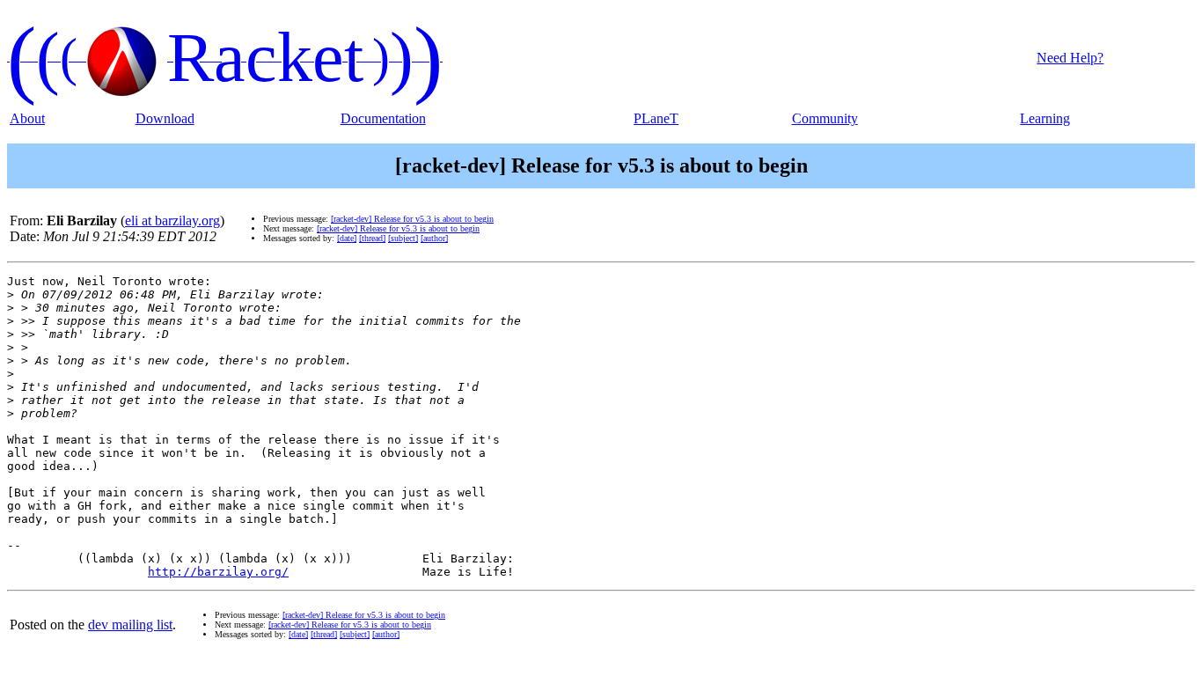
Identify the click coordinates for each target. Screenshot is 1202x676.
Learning (1045, 118)
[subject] (403, 238)
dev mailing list (130, 624)
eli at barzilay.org (172, 220)
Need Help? (1070, 57)
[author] (434, 238)
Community (825, 118)
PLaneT (656, 118)
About (27, 118)
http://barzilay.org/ (218, 571)
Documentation (383, 118)
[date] (346, 238)
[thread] (372, 238)
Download (165, 118)
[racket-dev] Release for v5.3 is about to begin (412, 219)
